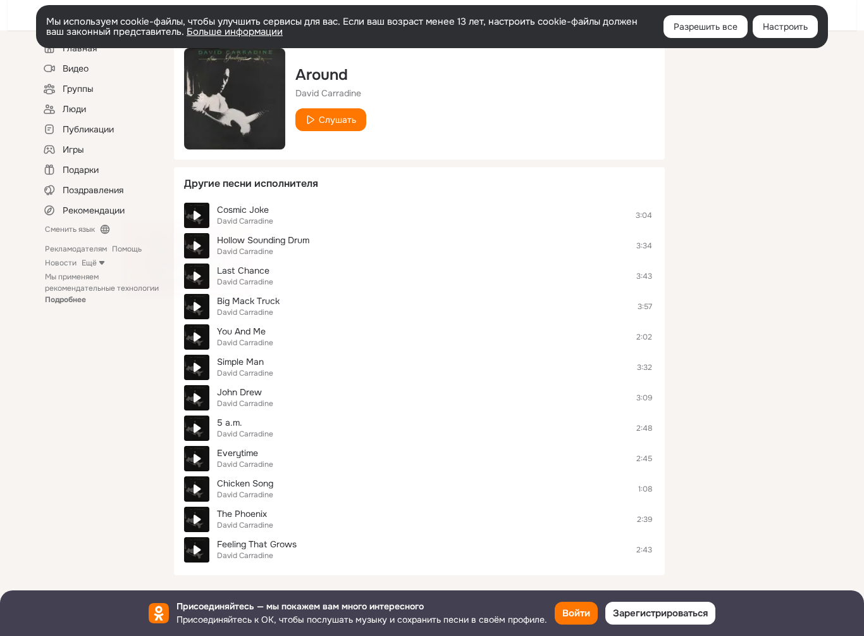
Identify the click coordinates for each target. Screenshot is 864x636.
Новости (61, 263)
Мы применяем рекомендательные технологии (102, 288)
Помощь (127, 249)
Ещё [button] (89, 263)
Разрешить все (705, 26)
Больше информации (235, 31)
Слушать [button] (337, 119)
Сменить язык (70, 229)
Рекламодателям (76, 249)
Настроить (785, 26)
